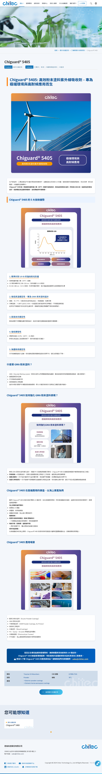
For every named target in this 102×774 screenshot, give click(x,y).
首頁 (55, 50)
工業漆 (36, 67)
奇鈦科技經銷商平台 (27, 763)
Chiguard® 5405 (92, 50)
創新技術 (37, 3)
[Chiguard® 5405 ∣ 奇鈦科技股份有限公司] (10, 3)
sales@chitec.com (80, 659)
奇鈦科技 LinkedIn (13, 767)
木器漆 (61, 67)
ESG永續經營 (63, 3)
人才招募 (82, 3)
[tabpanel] (19, 724)
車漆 (42, 67)
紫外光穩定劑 (64, 50)
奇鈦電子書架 (11, 763)
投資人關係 (53, 3)
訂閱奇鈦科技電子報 (31, 767)
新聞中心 (45, 3)
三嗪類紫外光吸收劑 (78, 50)
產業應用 (29, 3)
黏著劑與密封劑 (51, 67)
